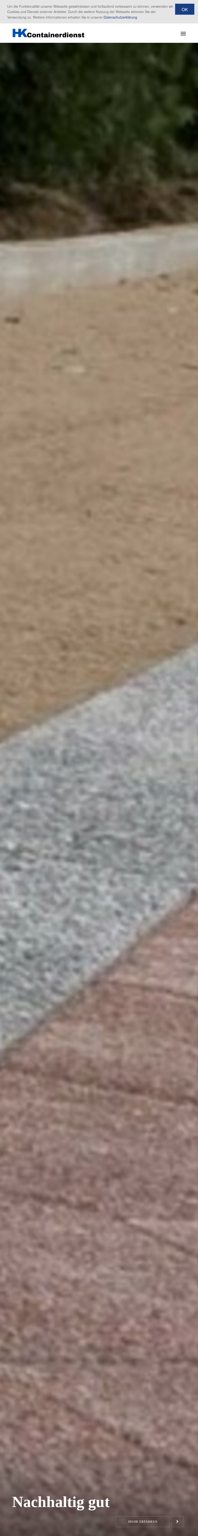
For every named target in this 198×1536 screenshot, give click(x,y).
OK (184, 9)
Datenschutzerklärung (120, 17)
